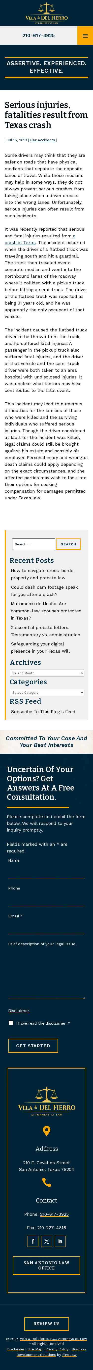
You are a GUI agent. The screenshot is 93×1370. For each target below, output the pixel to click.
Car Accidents (42, 140)
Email (15, 916)
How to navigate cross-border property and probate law (43, 574)
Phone (14, 888)
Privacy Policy (57, 1349)
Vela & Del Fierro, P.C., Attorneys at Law (53, 1339)
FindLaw (69, 1355)
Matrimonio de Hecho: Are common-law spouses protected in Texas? (46, 611)
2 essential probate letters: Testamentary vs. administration (45, 631)
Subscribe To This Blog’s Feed (43, 711)
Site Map (35, 1349)
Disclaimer (18, 1010)
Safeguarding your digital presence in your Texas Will (40, 647)
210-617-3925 (39, 35)
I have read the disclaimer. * (43, 1023)
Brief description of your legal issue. (42, 944)
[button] (85, 36)
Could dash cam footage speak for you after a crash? (44, 590)
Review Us (46, 1323)
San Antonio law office (47, 1265)
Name (14, 860)
